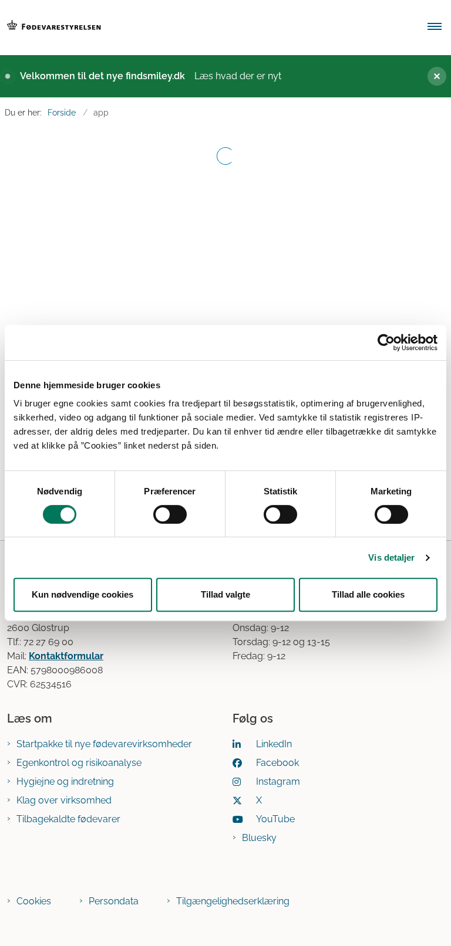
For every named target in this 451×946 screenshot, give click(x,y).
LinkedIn (274, 744)
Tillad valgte (225, 594)
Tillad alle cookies (368, 594)
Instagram (278, 781)
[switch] (170, 514)
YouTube (275, 819)
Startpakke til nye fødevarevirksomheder (104, 744)
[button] (439, 27)
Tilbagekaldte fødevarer (68, 819)
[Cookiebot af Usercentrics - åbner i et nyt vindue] (386, 342)
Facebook (277, 762)
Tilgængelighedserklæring (233, 901)
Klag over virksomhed (64, 800)
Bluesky (259, 837)
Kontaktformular (66, 656)
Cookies (33, 901)
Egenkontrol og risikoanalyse (79, 762)
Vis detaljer (391, 557)
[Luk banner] (432, 76)
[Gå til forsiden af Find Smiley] (205, 27)
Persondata (114, 901)
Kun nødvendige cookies (82, 594)
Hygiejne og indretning (65, 781)
